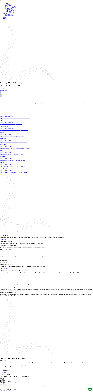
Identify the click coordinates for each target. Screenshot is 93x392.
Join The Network (3, 268)
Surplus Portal (5, 19)
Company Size (2, 381)
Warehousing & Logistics (9, 9)
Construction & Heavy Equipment (10, 10)
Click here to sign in (3, 372)
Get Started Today (3, 90)
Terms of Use (2, 390)
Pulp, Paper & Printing (8, 8)
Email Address (2, 382)
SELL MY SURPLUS (4, 20)
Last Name (2, 379)
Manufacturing (7, 4)
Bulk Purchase (7, 14)
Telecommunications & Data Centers (11, 12)
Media (4, 16)
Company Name (3, 380)
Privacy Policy (8, 390)
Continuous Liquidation (9, 15)
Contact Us (4, 17)
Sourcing (4, 18)
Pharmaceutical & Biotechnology (10, 7)
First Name (2, 378)
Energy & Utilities (8, 5)
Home (4, 2)
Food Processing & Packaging (10, 6)
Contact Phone (2, 383)
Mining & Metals (8, 11)
